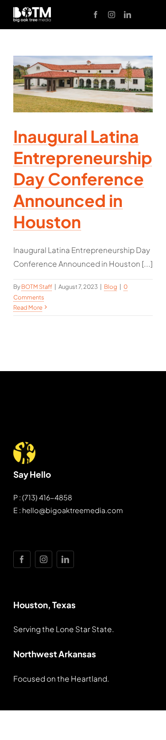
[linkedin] (127, 14)
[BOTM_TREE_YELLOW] (24, 445)
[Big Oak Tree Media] (32, 10)
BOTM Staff (36, 286)
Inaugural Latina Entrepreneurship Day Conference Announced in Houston (82, 179)
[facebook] (95, 14)
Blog (110, 286)
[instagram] (111, 14)
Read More (27, 307)
